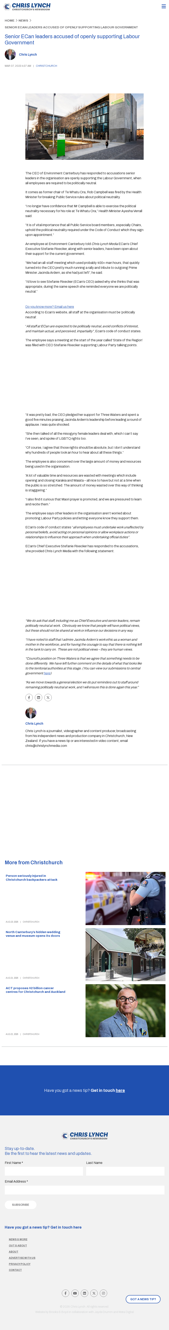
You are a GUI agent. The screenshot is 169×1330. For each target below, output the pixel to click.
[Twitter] (94, 1293)
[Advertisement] (84, 380)
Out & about (18, 1245)
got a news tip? (143, 1299)
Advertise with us (22, 1257)
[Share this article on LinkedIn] (38, 697)
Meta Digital (126, 1312)
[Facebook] (65, 1293)
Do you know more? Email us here (49, 306)
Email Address (16, 1181)
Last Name (94, 1162)
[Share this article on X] (48, 697)
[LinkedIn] (84, 1293)
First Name (14, 1162)
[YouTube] (75, 1293)
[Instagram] (103, 1293)
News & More (18, 1239)
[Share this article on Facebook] (29, 697)
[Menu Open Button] (164, 7)
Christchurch (46, 65)
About (13, 1251)
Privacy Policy (20, 1264)
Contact (15, 1270)
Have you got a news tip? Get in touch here (43, 1227)
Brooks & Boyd (58, 1312)
